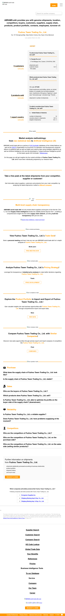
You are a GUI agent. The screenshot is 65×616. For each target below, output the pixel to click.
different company (45, 185)
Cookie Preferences (12, 615)
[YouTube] (33, 603)
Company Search (32, 539)
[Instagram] (38, 603)
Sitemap (45, 615)
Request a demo (12, 477)
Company (32, 583)
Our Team (32, 588)
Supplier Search (32, 530)
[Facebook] (30, 603)
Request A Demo (32, 608)
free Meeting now (32, 251)
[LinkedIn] (26, 603)
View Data (32, 317)
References (43, 153)
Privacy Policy (24, 615)
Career (32, 593)
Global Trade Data (32, 549)
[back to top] (0, 510)
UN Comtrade (34, 145)
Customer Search (32, 534)
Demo (54, 5)
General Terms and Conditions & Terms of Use (14, 518)
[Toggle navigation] (61, 4)
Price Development (32, 282)
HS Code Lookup (32, 544)
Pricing (32, 563)
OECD (14, 147)
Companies (32, 351)
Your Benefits (32, 554)
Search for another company (46, 13)
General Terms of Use (35, 615)
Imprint (52, 615)
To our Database (32, 573)
